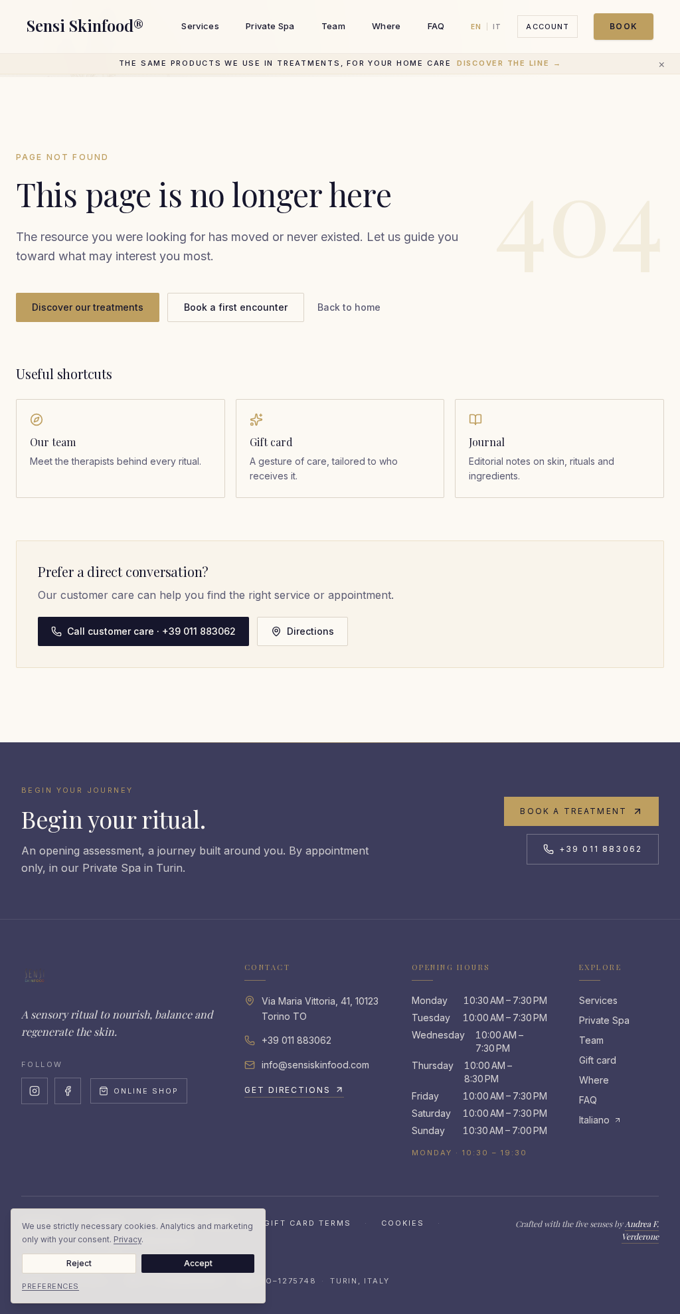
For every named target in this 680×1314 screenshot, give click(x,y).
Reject (79, 1263)
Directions (310, 631)
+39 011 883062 (600, 849)
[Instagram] (34, 1091)
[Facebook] (67, 1091)
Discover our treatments (87, 307)
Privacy (127, 1239)
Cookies (402, 1223)
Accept (198, 1263)
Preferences (50, 1286)
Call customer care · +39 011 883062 (151, 631)
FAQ (436, 26)
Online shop (146, 1091)
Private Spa (270, 26)
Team (333, 26)
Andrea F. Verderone (640, 1230)
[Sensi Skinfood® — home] (34, 975)
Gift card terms (307, 1223)
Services (200, 26)
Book (624, 26)
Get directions (287, 1090)
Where (386, 26)
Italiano (594, 1119)
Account (547, 26)
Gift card (597, 1060)
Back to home (349, 307)
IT (497, 27)
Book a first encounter (236, 307)
